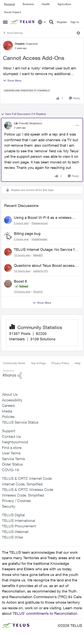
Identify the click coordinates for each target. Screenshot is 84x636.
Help (77, 363)
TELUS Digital (13, 515)
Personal (9, 4)
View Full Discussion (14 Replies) (25, 113)
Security (8, 506)
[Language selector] (42, 22)
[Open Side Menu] (5, 22)
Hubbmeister (39, 239)
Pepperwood (39, 223)
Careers (8, 405)
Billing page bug (27, 233)
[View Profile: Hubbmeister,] (8, 236)
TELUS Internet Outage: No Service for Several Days (46, 249)
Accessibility (12, 400)
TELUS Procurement (19, 526)
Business (28, 4)
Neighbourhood (15, 442)
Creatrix (20, 43)
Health (46, 4)
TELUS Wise (12, 537)
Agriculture (64, 4)
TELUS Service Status (20, 422)
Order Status (12, 464)
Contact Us (11, 436)
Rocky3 (38, 291)
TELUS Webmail (15, 532)
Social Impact (12, 12)
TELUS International (18, 520)
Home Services (15, 32)
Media (7, 411)
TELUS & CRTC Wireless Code (27, 489)
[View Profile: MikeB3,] (8, 252)
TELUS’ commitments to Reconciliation (45, 613)
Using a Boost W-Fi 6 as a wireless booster (42, 217)
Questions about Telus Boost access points (44, 265)
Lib (16, 123)
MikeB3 (38, 255)
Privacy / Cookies (16, 501)
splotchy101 (40, 270)
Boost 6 (20, 281)
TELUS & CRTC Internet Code (27, 478)
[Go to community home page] (23, 22)
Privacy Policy (60, 363)
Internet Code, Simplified (22, 484)
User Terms (11, 453)
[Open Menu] (78, 33)
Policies (8, 416)
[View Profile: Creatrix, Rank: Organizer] (8, 46)
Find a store (11, 447)
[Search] (51, 22)
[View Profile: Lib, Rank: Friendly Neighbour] (8, 125)
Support (8, 431)
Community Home (14, 363)
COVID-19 (10, 470)
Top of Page (38, 363)
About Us (10, 394)
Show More (14, 80)
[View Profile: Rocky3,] (8, 284)
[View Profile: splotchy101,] (8, 268)
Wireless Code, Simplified (23, 495)
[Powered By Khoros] (42, 374)
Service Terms (13, 459)
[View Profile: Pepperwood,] (8, 220)
